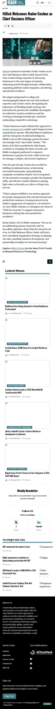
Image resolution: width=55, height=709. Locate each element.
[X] (16, 526)
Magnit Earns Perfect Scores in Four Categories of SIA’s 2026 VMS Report (27, 474)
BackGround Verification (17, 344)
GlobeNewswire (16, 313)
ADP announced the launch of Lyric (16, 546)
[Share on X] (8, 26)
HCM (6, 8)
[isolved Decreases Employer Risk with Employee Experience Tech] (46, 585)
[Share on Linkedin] (12, 26)
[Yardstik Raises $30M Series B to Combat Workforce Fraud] (27, 331)
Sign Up (9, 696)
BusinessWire (15, 397)
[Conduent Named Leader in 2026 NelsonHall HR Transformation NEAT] (27, 373)
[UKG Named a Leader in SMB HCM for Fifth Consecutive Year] (46, 573)
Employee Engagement (16, 385)
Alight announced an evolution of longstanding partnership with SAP (16, 559)
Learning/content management (19, 427)
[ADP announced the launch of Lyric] (46, 549)
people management (13, 129)
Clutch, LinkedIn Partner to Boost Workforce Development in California (23, 433)
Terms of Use (7, 705)
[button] (47, 704)
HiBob (6, 71)
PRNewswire (13, 33)
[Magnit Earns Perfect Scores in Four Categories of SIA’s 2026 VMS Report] (27, 456)
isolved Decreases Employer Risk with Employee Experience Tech (17, 585)
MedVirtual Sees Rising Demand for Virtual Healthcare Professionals (26, 308)
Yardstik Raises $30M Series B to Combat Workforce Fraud (26, 349)
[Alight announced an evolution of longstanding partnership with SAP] (46, 560)
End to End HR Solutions (17, 302)
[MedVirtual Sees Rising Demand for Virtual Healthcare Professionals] (27, 290)
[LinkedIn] (39, 526)
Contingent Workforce (17, 469)
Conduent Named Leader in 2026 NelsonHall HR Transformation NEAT (24, 391)
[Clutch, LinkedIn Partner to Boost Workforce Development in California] (27, 415)
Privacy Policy (31, 703)
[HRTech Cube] (16, 2)
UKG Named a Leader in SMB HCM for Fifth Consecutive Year (19, 572)
